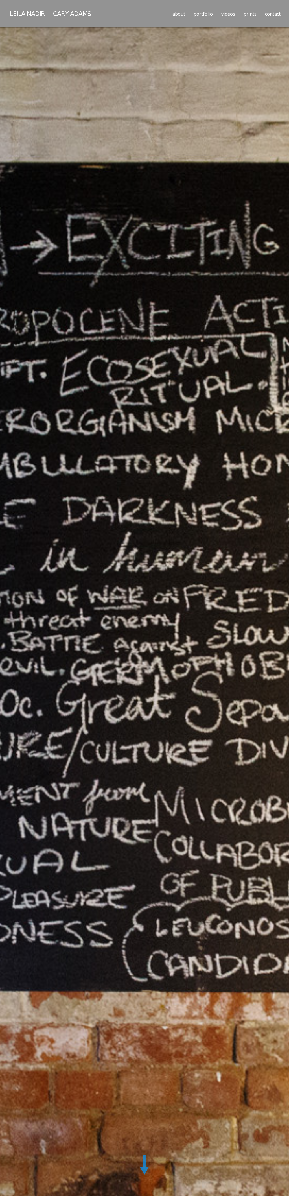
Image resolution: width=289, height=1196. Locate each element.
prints (250, 14)
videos (228, 14)
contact (273, 14)
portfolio (203, 14)
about (178, 14)
